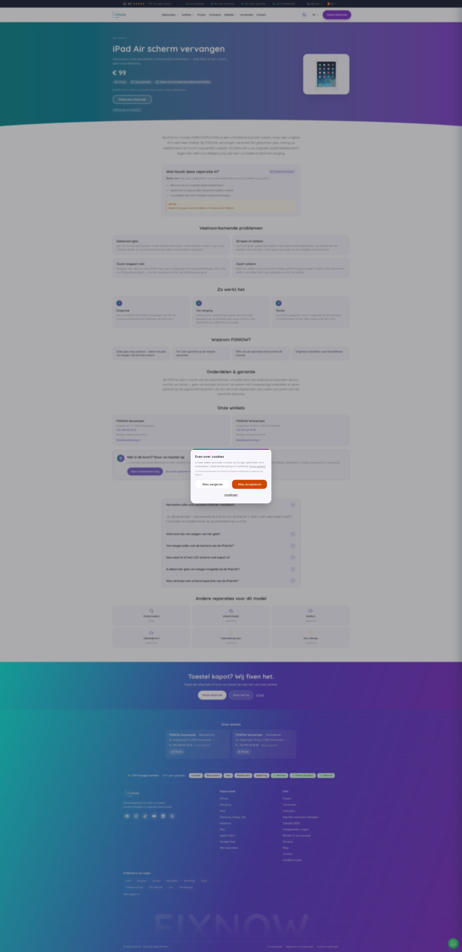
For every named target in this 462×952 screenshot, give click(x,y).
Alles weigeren (212, 484)
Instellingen (231, 495)
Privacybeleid (257, 466)
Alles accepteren (249, 484)
